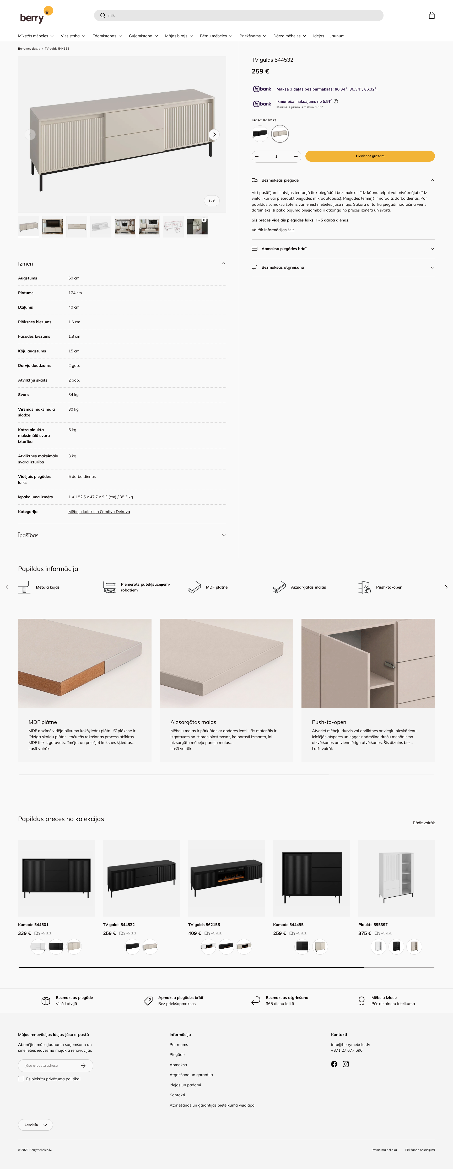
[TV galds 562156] (226, 878)
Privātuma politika (384, 1150)
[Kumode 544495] (311, 878)
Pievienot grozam (370, 156)
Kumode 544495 (288, 924)
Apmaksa (178, 1064)
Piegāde (177, 1054)
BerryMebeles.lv (40, 1150)
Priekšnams (250, 35)
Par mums (179, 1044)
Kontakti (177, 1094)
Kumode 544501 (33, 924)
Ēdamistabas (104, 35)
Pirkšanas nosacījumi (420, 1150)
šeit (291, 229)
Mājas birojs (176, 35)
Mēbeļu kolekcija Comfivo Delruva (99, 511)
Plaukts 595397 (373, 924)
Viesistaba (70, 35)
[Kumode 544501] (56, 878)
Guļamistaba (140, 35)
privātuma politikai (63, 1078)
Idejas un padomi (185, 1084)
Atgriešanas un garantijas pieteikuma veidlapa (212, 1105)
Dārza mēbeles (286, 35)
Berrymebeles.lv (29, 48)
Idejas (318, 35)
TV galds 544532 (57, 48)
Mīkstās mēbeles (33, 35)
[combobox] (238, 15)
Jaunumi (338, 35)
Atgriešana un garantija (191, 1074)
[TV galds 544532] (141, 878)
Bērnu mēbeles (213, 35)
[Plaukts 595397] (396, 878)
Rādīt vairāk (424, 822)
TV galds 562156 (204, 924)
